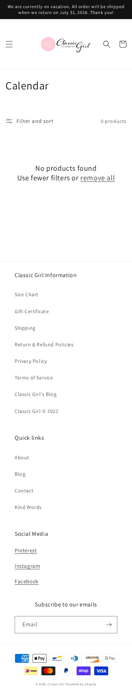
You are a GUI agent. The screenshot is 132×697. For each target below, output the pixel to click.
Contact (24, 490)
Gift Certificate (32, 311)
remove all (97, 178)
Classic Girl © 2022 (36, 411)
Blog (20, 474)
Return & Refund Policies (44, 344)
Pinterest (26, 550)
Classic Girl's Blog (35, 394)
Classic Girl (56, 684)
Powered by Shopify (81, 684)
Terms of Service (34, 377)
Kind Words (28, 507)
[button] (9, 44)
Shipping (25, 328)
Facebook (26, 581)
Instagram (27, 565)
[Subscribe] (109, 624)
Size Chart (26, 294)
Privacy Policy (31, 361)
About (22, 457)
